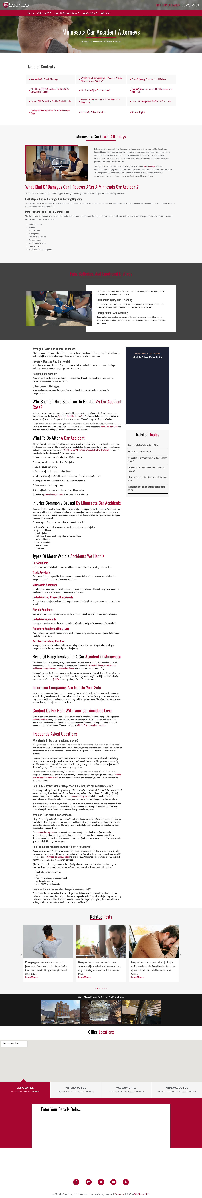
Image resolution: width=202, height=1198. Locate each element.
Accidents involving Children (48, 641)
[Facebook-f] (76, 1182)
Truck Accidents (41, 572)
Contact (105, 13)
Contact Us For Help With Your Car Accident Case (50, 112)
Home (30, 13)
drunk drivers (110, 665)
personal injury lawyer (81, 796)
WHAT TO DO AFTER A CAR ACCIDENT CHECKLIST (86, 450)
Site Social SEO (141, 1194)
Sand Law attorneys (109, 426)
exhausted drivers (66, 668)
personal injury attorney (53, 494)
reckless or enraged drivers (44, 668)
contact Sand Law (40, 719)
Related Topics (138, 112)
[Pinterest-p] (126, 1182)
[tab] (25, 1090)
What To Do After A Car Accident (95, 90)
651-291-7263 (82, 725)
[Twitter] (101, 1182)
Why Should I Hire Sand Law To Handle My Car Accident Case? (50, 90)
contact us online (98, 725)
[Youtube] (113, 1182)
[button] (57, 163)
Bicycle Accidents (42, 609)
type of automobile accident (70, 416)
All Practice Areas (65, 13)
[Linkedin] (89, 1182)
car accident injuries (45, 832)
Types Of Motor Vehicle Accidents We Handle (51, 101)
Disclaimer (119, 1194)
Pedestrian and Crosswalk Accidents (53, 597)
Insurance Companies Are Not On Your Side (151, 101)
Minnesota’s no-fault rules (58, 857)
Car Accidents (40, 563)
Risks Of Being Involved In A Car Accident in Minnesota (100, 101)
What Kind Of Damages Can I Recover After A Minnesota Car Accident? (101, 79)
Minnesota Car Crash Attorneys (44, 79)
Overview (43, 13)
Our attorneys (149, 166)
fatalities (56, 679)
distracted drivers (96, 665)
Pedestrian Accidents (44, 619)
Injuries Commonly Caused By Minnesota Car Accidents (152, 90)
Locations (88, 13)
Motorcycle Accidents (45, 585)
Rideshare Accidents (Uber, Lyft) (51, 628)
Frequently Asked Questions (93, 112)
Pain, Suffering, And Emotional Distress (149, 79)
